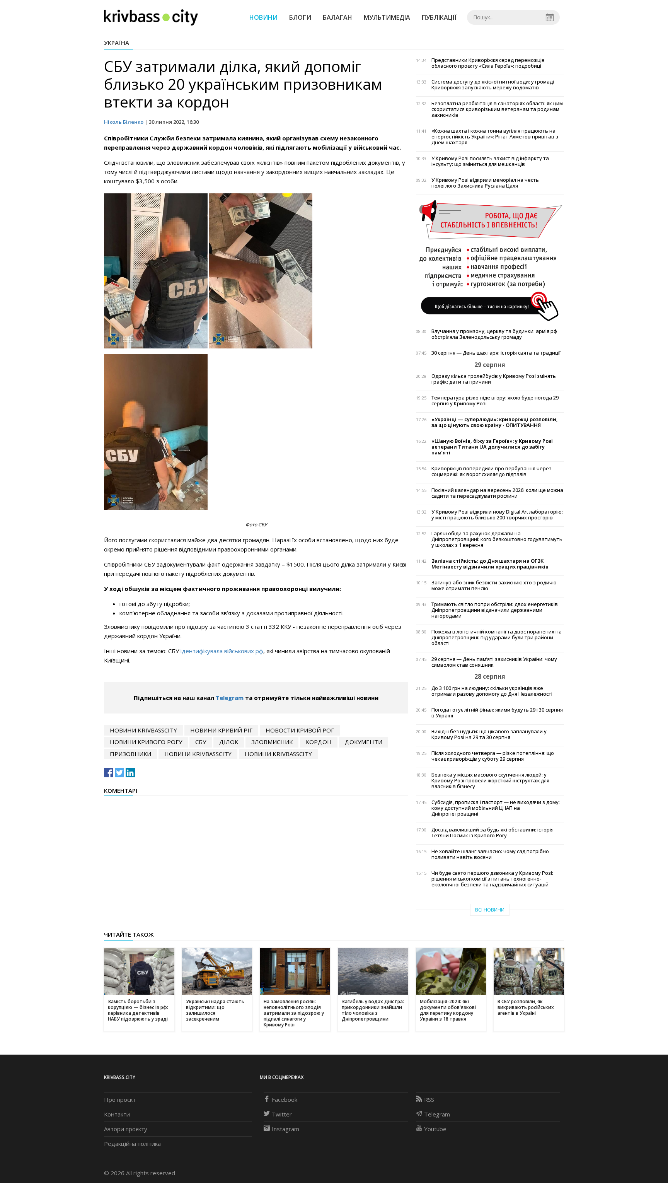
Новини (263, 17)
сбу (200, 742)
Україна (116, 42)
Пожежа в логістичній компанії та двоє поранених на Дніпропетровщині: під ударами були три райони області (496, 637)
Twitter (282, 1114)
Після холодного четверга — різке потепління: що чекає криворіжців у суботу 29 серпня (492, 756)
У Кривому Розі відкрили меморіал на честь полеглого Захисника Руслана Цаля (485, 183)
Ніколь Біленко (123, 121)
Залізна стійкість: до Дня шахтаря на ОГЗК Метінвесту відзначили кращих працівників (490, 564)
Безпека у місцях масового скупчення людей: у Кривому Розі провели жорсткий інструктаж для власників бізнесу (490, 780)
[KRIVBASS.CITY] (151, 17)
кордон (319, 742)
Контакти (117, 1114)
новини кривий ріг (221, 730)
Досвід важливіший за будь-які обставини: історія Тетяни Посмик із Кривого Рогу (492, 832)
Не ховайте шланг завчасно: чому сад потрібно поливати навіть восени (490, 854)
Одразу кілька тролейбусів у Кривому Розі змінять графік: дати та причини (493, 379)
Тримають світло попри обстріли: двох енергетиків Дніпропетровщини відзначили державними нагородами (494, 610)
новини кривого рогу (146, 742)
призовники (130, 754)
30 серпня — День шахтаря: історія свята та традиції (496, 353)
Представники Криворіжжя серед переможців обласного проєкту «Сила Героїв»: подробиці (488, 63)
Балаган (337, 17)
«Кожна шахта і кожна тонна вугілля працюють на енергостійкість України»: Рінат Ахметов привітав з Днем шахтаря (494, 136)
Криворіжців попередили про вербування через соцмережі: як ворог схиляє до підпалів (491, 471)
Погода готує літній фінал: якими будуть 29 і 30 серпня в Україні (497, 713)
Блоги (300, 17)
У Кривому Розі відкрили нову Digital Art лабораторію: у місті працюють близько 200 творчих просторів (497, 515)
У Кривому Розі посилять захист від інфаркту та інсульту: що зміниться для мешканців (490, 161)
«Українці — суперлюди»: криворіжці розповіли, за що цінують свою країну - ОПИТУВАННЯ (494, 422)
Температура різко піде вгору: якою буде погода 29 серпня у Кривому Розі (495, 400)
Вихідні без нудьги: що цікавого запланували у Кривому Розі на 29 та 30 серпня (489, 734)
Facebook (284, 1099)
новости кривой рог (300, 730)
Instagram (285, 1129)
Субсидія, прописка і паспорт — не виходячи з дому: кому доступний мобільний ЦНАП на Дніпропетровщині (495, 808)
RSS (429, 1099)
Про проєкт (120, 1099)
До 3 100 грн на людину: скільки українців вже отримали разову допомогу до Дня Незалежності (491, 691)
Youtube (435, 1129)
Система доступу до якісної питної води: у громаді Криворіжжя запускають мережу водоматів (492, 84)
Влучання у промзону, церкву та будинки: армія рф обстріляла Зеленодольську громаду (494, 334)
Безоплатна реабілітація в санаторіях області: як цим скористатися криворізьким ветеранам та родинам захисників (497, 109)
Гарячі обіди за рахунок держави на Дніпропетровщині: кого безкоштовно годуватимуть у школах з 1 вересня (496, 539)
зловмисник (272, 742)
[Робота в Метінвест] (490, 260)
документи (363, 742)
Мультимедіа (387, 17)
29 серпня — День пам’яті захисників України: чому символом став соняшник (494, 662)
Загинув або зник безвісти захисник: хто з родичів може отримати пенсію (494, 585)
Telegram (230, 698)
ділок (228, 742)
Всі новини (489, 909)
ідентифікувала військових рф (222, 651)
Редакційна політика (132, 1143)
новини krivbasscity (143, 730)
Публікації (439, 17)
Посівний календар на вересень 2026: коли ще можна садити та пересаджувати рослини (497, 493)
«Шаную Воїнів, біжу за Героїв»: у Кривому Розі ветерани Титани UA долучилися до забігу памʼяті (492, 447)
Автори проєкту (125, 1129)
